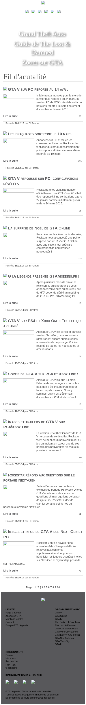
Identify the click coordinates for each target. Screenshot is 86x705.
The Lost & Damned (65, 625)
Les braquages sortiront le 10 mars (39, 134)
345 (80, 259)
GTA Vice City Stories (66, 631)
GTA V (58, 612)
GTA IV (58, 619)
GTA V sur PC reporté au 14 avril (38, 89)
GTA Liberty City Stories (67, 634)
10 (80, 404)
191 (80, 161)
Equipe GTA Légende (17, 625)
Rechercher (12, 661)
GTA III (58, 644)
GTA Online (61, 616)
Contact (10, 622)
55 (80, 116)
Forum (9, 655)
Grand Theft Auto (42, 33)
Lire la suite (10, 116)
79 (80, 571)
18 (80, 303)
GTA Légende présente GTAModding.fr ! (43, 276)
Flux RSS (11, 664)
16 (80, 211)
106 (80, 457)
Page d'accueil (13, 612)
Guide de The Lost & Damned (42, 48)
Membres (11, 658)
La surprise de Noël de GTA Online (39, 228)
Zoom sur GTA (42, 62)
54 (80, 514)
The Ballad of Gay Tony (67, 622)
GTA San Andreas (64, 638)
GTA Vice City (62, 641)
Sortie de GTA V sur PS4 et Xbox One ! (43, 374)
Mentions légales (14, 619)
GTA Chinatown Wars (66, 628)
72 (80, 356)
